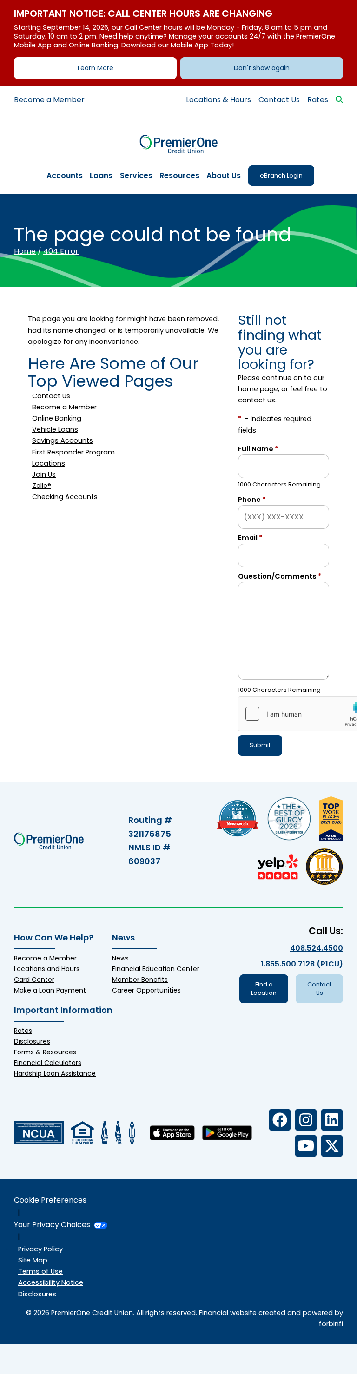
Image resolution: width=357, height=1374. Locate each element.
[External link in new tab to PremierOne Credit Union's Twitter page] (332, 1146)
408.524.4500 (316, 948)
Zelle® (41, 485)
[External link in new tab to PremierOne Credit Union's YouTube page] (306, 1146)
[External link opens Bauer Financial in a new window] (132, 1132)
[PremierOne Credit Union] (178, 144)
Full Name (258, 449)
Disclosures (32, 1041)
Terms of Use (40, 1271)
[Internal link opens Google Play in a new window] (227, 1132)
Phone (252, 499)
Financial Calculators (47, 1062)
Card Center (34, 979)
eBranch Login (281, 175)
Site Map (32, 1260)
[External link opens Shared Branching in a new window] (118, 1132)
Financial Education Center (155, 968)
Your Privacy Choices (52, 1224)
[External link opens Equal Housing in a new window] (82, 1132)
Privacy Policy (40, 1249)
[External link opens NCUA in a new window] (39, 1132)
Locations (48, 463)
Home (25, 251)
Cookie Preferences (50, 1200)
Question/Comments (280, 576)
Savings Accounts (62, 440)
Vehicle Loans (55, 429)
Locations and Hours (46, 968)
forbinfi (331, 1323)
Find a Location (264, 988)
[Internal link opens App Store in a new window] (172, 1132)
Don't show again (262, 67)
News (120, 958)
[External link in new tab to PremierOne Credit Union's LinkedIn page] (332, 1120)
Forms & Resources (45, 1052)
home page (258, 389)
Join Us (44, 474)
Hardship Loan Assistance (55, 1073)
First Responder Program (73, 452)
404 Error (61, 251)
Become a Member (49, 99)
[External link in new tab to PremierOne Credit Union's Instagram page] (306, 1120)
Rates (317, 99)
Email (250, 537)
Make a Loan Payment (50, 990)
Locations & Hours (218, 99)
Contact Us (279, 99)
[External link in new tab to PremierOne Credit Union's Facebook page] (280, 1120)
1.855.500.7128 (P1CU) (302, 964)
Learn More (95, 67)
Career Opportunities (146, 990)
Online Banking (56, 418)
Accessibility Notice (50, 1282)
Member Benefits (140, 979)
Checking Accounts (65, 496)
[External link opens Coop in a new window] (104, 1132)
